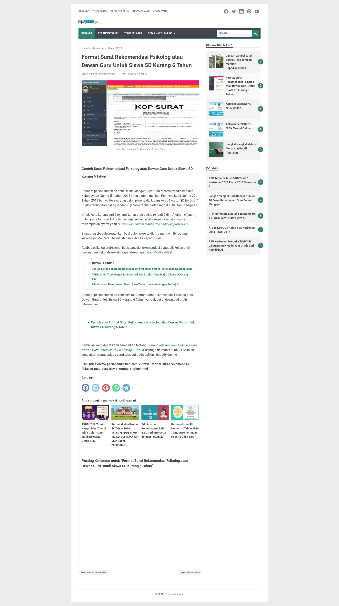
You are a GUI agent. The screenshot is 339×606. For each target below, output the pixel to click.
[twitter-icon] (234, 11)
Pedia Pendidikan (174, 594)
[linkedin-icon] (241, 11)
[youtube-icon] (257, 11)
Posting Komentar (138, 73)
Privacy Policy (119, 11)
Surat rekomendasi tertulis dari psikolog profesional (153, 224)
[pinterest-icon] (249, 11)
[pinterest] (106, 388)
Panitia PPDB (162, 252)
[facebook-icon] (226, 11)
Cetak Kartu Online (160, 33)
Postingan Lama (190, 572)
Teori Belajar (133, 33)
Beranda (83, 11)
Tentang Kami (141, 11)
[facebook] (85, 388)
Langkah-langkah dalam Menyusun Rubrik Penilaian (241, 148)
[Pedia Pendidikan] (88, 22)
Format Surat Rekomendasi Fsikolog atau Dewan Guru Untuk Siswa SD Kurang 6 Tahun (240, 86)
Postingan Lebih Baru (93, 572)
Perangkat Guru (108, 33)
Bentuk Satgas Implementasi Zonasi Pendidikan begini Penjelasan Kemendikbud (142, 268)
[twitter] (96, 388)
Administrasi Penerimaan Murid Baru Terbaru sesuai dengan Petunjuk (135, 284)
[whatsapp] (116, 388)
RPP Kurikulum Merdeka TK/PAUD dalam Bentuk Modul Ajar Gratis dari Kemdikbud (231, 245)
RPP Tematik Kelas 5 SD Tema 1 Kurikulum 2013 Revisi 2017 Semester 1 (232, 182)
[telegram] (126, 388)
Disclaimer (100, 11)
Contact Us (160, 11)
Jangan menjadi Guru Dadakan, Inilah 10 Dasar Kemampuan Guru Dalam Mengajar (232, 200)
